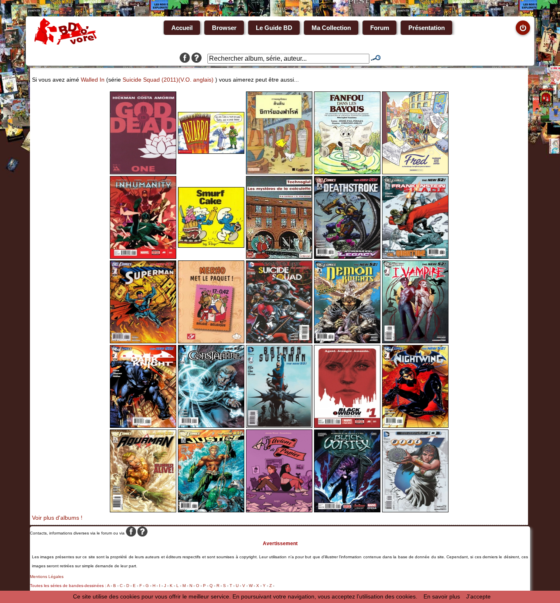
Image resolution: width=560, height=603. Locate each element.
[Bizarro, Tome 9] (211, 151)
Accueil (182, 27)
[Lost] (143, 510)
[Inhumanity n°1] (143, 257)
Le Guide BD (274, 27)
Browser (224, 27)
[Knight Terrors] (143, 426)
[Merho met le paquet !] (211, 341)
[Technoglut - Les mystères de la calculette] (279, 257)
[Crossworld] (279, 426)
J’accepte (478, 596)
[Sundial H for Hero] (415, 510)
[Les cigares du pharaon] (279, 172)
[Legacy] (347, 257)
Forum (379, 27)
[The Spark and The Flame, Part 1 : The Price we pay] (211, 426)
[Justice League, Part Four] (211, 510)
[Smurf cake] (211, 245)
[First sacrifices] (347, 341)
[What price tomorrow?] (143, 341)
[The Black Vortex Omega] (347, 510)
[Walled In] (279, 341)
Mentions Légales (47, 576)
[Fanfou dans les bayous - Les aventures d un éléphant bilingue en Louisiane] (347, 172)
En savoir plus (441, 596)
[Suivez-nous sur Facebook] (185, 58)
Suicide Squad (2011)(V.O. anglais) (168, 79)
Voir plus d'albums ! (57, 517)
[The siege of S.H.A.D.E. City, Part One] (415, 257)
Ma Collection (331, 27)
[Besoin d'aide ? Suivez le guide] (196, 58)
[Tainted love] (415, 341)
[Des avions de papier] (279, 510)
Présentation (426, 27)
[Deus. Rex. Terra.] (143, 172)
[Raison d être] (347, 426)
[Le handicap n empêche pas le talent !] (415, 172)
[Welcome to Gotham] (415, 426)
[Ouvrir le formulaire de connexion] (523, 28)
